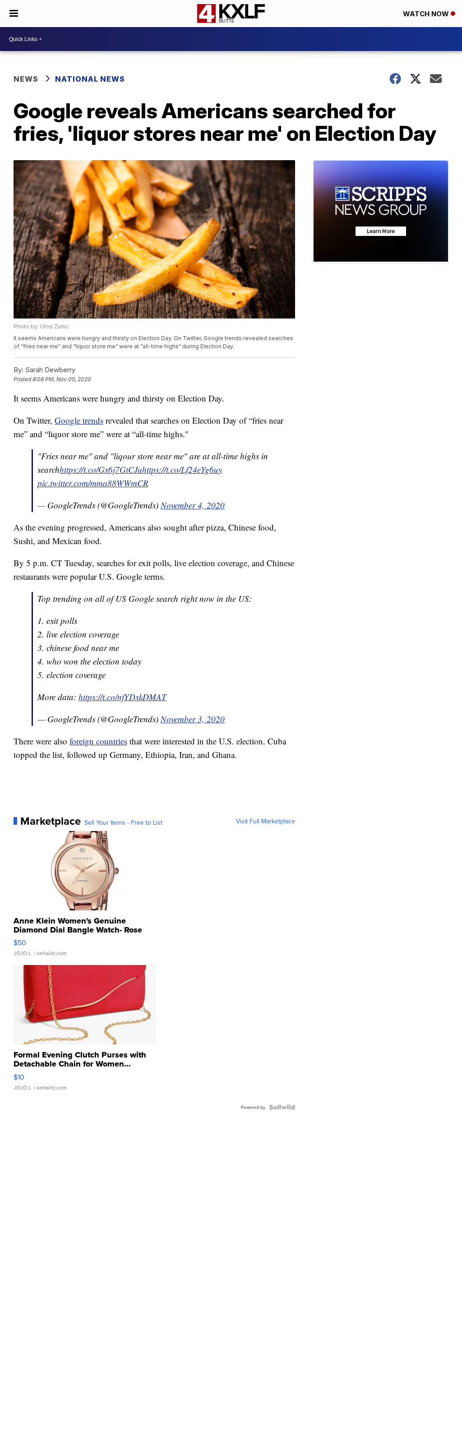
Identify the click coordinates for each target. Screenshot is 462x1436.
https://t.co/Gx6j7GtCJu (101, 469)
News (26, 78)
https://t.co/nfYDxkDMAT (122, 696)
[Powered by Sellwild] (282, 1107)
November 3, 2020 (193, 719)
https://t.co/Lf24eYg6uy (182, 469)
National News (90, 78)
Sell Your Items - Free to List (123, 822)
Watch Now (427, 13)
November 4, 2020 (193, 505)
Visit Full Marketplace (265, 821)
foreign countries (98, 741)
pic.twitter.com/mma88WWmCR (92, 483)
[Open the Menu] (14, 13)
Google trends (79, 420)
